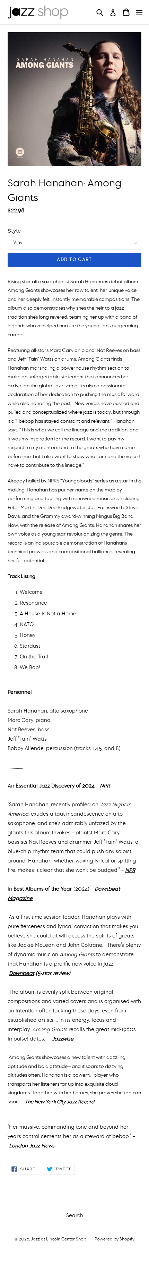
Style (14, 230)
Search (74, 1216)
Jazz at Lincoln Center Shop (58, 1239)
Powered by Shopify (114, 1239)
